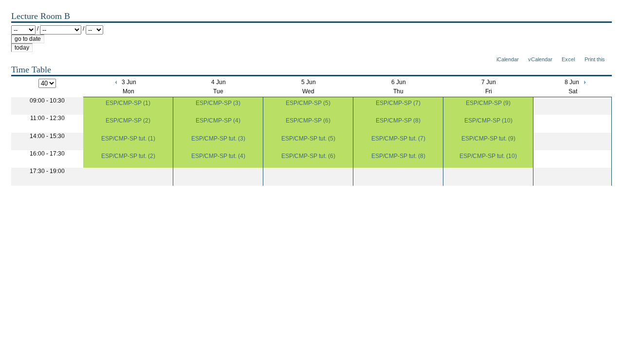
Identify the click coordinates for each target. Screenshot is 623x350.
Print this (595, 59)
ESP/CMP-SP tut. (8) (398, 156)
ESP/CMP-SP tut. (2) (128, 156)
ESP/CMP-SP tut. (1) (128, 138)
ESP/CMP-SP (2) (128, 120)
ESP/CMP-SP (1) (128, 103)
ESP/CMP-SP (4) (218, 120)
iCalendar (507, 59)
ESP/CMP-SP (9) (488, 103)
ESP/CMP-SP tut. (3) (218, 138)
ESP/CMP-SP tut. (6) (308, 156)
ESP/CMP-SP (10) (488, 120)
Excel (568, 59)
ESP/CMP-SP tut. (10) (488, 156)
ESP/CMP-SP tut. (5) (308, 138)
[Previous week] (116, 82)
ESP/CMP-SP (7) (398, 103)
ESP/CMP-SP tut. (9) (488, 138)
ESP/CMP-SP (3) (218, 103)
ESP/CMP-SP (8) (398, 120)
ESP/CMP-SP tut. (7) (398, 138)
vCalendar (540, 59)
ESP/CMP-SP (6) (308, 120)
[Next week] (584, 82)
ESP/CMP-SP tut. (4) (218, 156)
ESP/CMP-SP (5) (308, 103)
